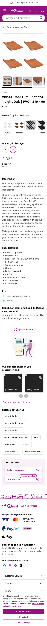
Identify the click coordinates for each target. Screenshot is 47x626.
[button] (8, 128)
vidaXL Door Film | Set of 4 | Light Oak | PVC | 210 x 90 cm (23, 101)
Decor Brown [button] (9, 444)
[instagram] (10, 565)
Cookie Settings (23, 623)
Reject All (23, 617)
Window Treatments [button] (33, 451)
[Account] (30, 10)
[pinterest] (15, 565)
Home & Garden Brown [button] (14, 423)
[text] (8, 159)
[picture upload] (23, 347)
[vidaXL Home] (16, 10)
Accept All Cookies (23, 611)
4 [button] (13, 149)
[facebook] (4, 565)
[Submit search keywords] (41, 18)
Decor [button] (36, 437)
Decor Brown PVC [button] (11, 451)
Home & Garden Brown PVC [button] (16, 437)
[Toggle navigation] (5, 10)
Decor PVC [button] (25, 444)
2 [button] (5, 149)
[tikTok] (21, 565)
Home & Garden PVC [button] (13, 430)
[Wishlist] (36, 10)
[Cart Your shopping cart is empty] (42, 10)
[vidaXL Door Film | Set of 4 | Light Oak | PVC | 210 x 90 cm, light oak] (23, 55)
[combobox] (23, 18)
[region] (23, 609)
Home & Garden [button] (11, 416)
